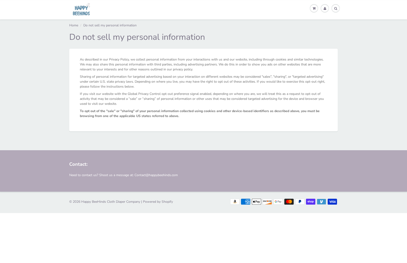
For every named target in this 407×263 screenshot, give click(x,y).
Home (73, 25)
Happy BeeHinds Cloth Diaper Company (110, 201)
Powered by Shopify (158, 201)
